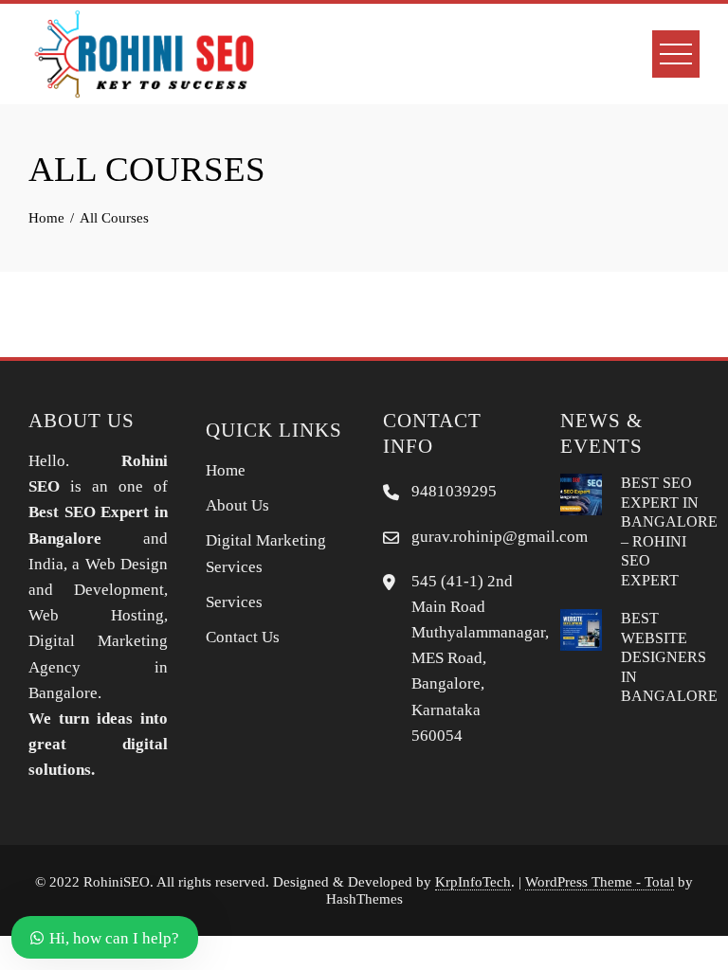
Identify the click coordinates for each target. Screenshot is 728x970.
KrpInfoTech (473, 881)
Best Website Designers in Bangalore (669, 657)
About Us (237, 505)
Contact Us (243, 637)
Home (226, 470)
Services (234, 602)
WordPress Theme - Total (599, 881)
